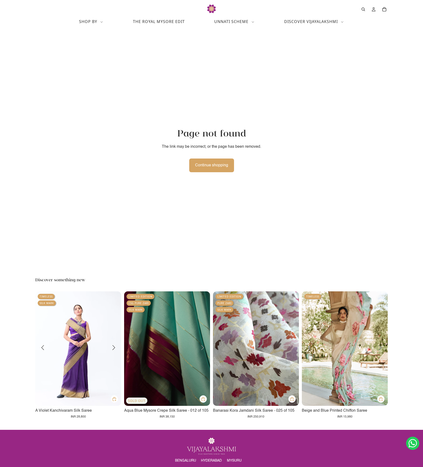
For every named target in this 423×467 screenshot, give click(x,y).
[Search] (363, 9)
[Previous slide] (42, 348)
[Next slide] (113, 348)
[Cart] (384, 9)
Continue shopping (211, 165)
